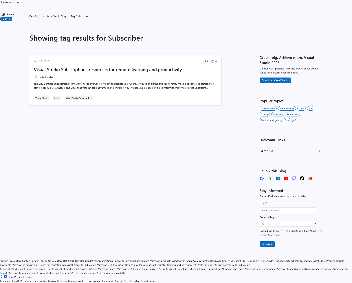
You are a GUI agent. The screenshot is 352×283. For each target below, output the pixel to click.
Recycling (135, 281)
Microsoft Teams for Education (79, 265)
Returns (262, 261)
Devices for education (50, 265)
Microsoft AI (7, 269)
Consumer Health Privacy (14, 281)
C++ (287, 120)
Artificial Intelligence (271, 120)
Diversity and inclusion (83, 273)
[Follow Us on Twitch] (294, 178)
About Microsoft (9, 273)
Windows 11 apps (182, 261)
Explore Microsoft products (156, 261)
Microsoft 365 (60, 269)
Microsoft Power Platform (83, 269)
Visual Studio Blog (56, 16)
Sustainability (118, 273)
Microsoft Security (24, 269)
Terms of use (94, 281)
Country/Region (269, 217)
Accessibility (103, 273)
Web (310, 108)
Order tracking (275, 261)
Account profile (200, 261)
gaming (265, 114)
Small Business (150, 269)
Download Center (220, 261)
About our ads (149, 281)
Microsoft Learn (198, 269)
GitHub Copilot (268, 108)
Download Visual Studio (275, 80)
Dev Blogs (35, 16)
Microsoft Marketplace (288, 269)
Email (263, 203)
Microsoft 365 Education (110, 265)
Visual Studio (332, 269)
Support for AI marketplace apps (226, 269)
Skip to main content (11, 2)
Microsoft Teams (107, 269)
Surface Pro (6, 261)
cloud (301, 108)
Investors (65, 273)
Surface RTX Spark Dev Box (69, 261)
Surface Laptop (21, 261)
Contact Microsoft (49, 281)
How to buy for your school (140, 265)
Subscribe (267, 244)
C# (294, 120)
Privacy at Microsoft (48, 273)
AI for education (241, 265)
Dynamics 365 (43, 269)
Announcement (287, 108)
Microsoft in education (24, 265)
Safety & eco (122, 281)
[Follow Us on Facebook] (262, 178)
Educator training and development (176, 265)
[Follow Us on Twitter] (270, 178)
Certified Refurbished (296, 261)
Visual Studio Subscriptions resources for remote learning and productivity (108, 69)
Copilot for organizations (99, 261)
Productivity (293, 114)
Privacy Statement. (270, 235)
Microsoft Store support (243, 261)
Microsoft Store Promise (321, 261)
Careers (344, 269)
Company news (27, 273)
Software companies (313, 269)
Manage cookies (77, 281)
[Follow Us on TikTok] (302, 178)
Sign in (6, 18)
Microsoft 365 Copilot (129, 269)
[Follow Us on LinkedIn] (278, 178)
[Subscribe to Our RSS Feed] (310, 178)
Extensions (278, 114)
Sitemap (33, 281)
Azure (162, 269)
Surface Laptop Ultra (42, 261)
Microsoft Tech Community (260, 269)
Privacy (64, 281)
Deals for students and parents (214, 265)
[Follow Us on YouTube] (286, 178)
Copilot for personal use (126, 261)
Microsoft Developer (177, 269)
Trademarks (108, 281)
